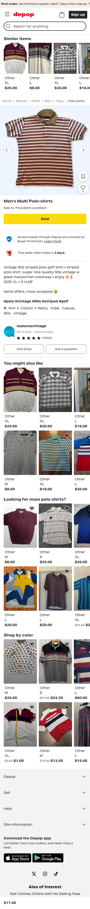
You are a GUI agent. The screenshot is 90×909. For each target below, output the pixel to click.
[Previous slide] (7, 150)
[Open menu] (7, 14)
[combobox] (45, 26)
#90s (37, 301)
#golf (63, 301)
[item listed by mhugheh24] (20, 525)
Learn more (52, 241)
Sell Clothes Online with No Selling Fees (45, 894)
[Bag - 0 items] (62, 15)
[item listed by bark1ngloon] (20, 390)
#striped (50, 301)
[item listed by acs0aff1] (55, 588)
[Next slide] (83, 150)
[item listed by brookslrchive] (55, 453)
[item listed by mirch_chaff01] (55, 525)
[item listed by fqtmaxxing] (20, 588)
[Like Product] (21, 48)
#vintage (23, 301)
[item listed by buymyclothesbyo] (55, 390)
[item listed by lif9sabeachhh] (20, 453)
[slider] (45, 150)
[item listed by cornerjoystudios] (20, 724)
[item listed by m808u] (55, 724)
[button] (51, 338)
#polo (9, 301)
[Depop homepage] (23, 14)
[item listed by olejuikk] (20, 661)
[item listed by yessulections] (55, 661)
